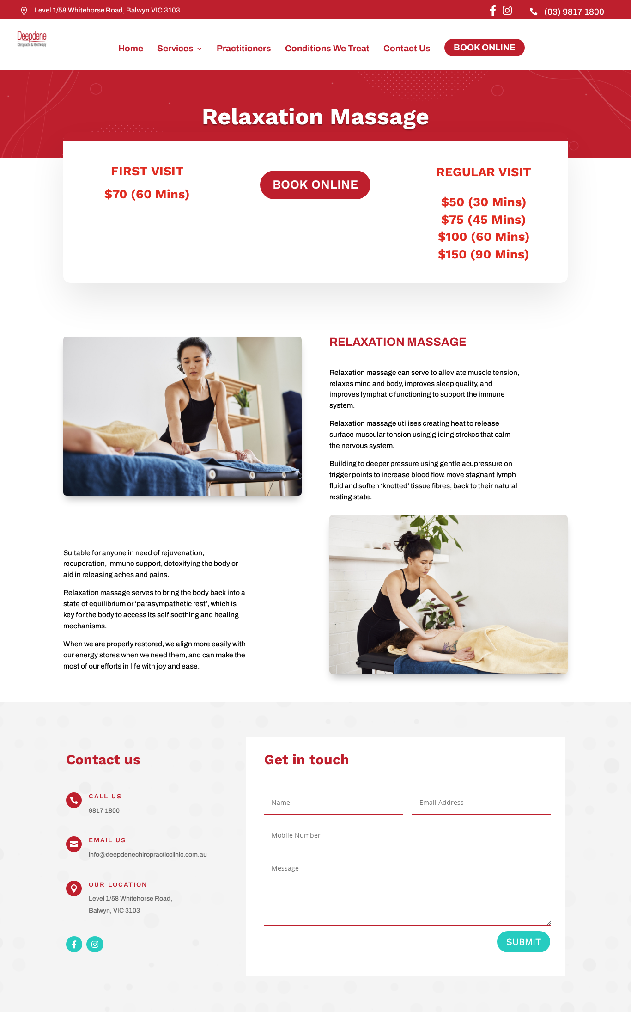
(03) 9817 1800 (574, 12)
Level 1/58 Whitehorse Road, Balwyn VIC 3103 (107, 10)
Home (130, 49)
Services (175, 49)
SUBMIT (523, 941)
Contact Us (407, 49)
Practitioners (244, 49)
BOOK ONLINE (485, 47)
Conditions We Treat (327, 49)
